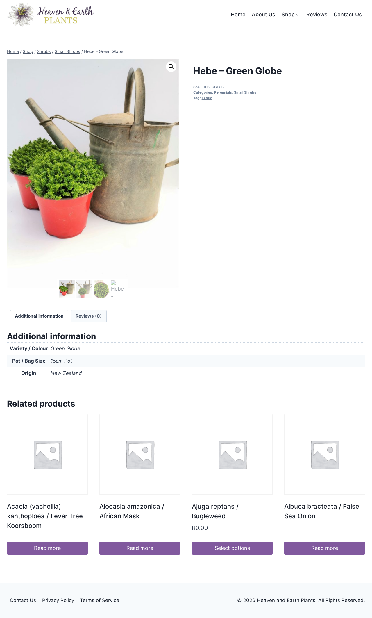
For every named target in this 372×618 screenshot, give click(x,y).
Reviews (317, 14)
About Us (263, 14)
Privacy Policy (58, 600)
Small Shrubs (245, 92)
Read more (47, 548)
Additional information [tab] (39, 316)
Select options (232, 548)
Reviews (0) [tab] (89, 316)
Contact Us (348, 14)
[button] (171, 66)
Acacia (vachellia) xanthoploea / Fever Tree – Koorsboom (47, 516)
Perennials (223, 92)
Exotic (207, 98)
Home (238, 14)
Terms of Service (99, 600)
